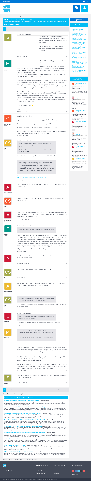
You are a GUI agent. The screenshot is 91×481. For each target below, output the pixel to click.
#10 (67, 277)
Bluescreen (56, 473)
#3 (67, 135)
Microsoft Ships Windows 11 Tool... (81, 111)
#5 (67, 192)
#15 (67, 382)
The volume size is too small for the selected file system (78, 32)
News (55, 470)
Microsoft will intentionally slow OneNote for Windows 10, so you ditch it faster (22, 413)
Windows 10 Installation (41, 472)
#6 (67, 206)
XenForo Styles (40, 479)
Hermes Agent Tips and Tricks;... (81, 84)
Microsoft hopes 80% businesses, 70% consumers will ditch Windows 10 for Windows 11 (24, 419)
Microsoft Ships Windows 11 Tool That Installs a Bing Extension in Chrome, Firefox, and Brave (79, 36)
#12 (67, 309)
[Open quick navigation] (87, 459)
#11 (67, 291)
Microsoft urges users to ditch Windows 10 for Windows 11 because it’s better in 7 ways (24, 407)
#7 (67, 219)
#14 (67, 370)
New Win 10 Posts (78, 79)
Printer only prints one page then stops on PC (79, 58)
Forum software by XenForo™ (15, 479)
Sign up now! (79, 20)
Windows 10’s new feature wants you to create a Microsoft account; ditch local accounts (24, 432)
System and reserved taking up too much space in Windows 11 (78, 42)
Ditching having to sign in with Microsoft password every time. (18, 451)
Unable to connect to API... (80, 147)
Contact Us (74, 472)
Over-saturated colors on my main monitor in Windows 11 (78, 67)
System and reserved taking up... (80, 133)
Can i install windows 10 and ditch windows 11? (15, 439)
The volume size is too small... (80, 97)
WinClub (74, 86)
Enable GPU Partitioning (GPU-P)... (81, 122)
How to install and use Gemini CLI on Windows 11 (79, 60)
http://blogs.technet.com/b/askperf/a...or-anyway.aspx (31, 177)
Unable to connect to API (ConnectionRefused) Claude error (79, 45)
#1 (67, 56)
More (79, 74)
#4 (67, 180)
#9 (67, 263)
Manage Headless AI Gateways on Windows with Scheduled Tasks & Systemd (79, 64)
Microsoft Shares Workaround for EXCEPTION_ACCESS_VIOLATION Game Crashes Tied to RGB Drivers (79, 70)
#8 (67, 251)
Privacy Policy (75, 474)
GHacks (73, 113)
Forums (75, 11)
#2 (67, 111)
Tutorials (56, 472)
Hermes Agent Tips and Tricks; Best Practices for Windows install (79, 30)
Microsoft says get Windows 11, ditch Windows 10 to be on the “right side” (21, 400)
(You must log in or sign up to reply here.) (58, 389)
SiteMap (56, 475)
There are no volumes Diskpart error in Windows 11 (78, 48)
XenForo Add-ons (32, 479)
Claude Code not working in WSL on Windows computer (79, 53)
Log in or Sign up (7, 1)
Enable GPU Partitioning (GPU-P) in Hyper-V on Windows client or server (79, 40)
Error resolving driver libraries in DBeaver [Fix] (79, 55)
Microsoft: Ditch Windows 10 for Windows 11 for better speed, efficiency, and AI (23, 426)
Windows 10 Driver (40, 473)
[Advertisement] (28, 44)
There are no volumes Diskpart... (80, 159)
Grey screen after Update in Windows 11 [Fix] (78, 50)
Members (84, 11)
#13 (67, 325)
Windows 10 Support (61, 23)
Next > (19, 29)
